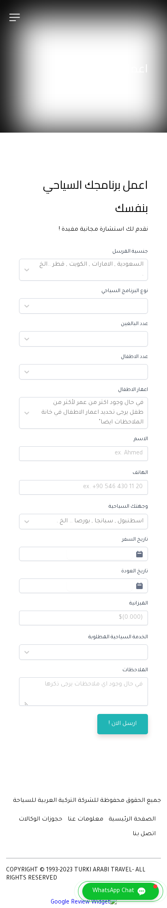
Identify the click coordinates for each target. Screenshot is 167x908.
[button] (120, 891)
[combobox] (142, 270)
